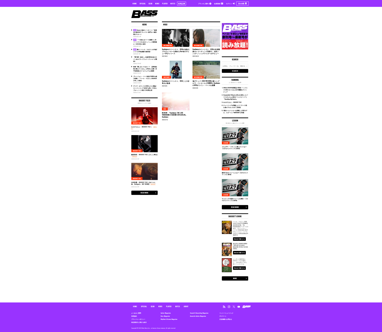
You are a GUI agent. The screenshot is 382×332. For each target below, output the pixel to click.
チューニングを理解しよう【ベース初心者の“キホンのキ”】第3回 (235, 106)
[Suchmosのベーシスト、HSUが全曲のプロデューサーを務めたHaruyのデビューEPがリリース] (176, 38)
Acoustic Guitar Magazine (198, 316)
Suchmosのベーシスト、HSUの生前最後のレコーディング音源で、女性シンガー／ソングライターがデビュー (206, 51)
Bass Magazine (165, 316)
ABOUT (186, 306)
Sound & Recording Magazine (199, 313)
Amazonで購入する (239, 239)
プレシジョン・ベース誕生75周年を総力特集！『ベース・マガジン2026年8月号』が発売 (145, 78)
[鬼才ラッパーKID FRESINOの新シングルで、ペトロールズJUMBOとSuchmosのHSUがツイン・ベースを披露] (206, 70)
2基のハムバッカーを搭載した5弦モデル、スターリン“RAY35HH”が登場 (235, 111)
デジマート (222, 316)
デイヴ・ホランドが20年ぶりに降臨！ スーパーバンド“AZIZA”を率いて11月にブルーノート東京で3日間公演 (145, 88)
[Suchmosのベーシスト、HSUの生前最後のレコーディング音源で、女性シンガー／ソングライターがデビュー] (206, 38)
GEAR (150, 3)
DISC (164, 109)
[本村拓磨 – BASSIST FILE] (144, 171)
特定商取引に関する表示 (139, 322)
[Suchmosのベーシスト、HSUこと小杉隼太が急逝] (176, 70)
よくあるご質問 (136, 313)
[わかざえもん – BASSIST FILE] (144, 115)
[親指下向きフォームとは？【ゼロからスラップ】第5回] (235, 161)
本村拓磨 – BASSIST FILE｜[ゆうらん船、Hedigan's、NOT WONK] (143, 183)
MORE (235, 278)
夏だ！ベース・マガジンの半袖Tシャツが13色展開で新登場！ (145, 50)
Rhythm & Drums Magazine (169, 319)
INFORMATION (167, 45)
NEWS (157, 3)
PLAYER (165, 3)
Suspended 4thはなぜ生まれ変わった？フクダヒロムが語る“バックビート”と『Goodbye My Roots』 (235, 97)
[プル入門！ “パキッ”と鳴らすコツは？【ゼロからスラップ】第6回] (235, 135)
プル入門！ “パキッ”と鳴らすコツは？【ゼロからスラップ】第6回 (234, 147)
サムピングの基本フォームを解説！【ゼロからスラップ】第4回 (235, 199)
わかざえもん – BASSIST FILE (232, 102)
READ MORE (144, 193)
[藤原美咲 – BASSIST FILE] (144, 143)
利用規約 (134, 316)
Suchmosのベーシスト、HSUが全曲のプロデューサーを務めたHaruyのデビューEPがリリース (175, 51)
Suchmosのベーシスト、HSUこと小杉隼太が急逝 (175, 82)
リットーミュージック (226, 313)
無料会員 (134, 156)
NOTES (172, 3)
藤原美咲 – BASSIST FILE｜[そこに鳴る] (144, 154)
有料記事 (181, 3)
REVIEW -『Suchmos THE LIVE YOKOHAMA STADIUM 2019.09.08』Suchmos (174, 115)
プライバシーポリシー (138, 319)
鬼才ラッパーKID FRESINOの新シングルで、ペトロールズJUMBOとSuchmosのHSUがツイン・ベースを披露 (206, 83)
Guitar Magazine (166, 313)
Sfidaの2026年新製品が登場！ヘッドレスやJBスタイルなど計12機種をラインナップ (235, 90)
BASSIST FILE (137, 123)
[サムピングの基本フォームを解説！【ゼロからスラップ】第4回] (235, 187)
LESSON (225, 143)
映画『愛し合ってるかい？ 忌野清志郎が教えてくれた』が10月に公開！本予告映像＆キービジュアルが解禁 (145, 69)
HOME (135, 3)
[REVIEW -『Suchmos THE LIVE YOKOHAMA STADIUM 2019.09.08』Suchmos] (176, 101)
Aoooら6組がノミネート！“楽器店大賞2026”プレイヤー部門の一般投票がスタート (145, 32)
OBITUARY (166, 77)
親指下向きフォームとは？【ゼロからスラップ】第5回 (235, 173)
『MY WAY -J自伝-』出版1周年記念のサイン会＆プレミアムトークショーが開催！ (145, 59)
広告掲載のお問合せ (225, 319)
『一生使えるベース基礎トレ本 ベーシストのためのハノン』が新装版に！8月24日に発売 (145, 42)
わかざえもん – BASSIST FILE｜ (141, 127)
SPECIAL (143, 3)
